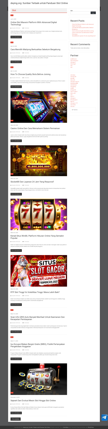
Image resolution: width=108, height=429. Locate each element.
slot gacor (73, 62)
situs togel (73, 64)
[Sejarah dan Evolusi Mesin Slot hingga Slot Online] (39, 379)
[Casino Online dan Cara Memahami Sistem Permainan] (39, 107)
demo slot (73, 93)
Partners (75, 109)
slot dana (72, 75)
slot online (73, 104)
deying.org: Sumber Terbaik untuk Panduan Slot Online (39, 3)
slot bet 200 (73, 76)
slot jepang (73, 86)
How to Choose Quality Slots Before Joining (30, 74)
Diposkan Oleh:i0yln (16, 28)
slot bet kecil (73, 85)
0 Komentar (26, 28)
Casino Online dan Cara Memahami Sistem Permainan (35, 128)
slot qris (72, 106)
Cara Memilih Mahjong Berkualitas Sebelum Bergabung (35, 49)
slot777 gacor (73, 91)
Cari (71, 10)
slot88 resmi (73, 59)
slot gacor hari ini (74, 81)
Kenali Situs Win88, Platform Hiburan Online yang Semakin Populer (37, 237)
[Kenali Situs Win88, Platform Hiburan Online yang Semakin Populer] (39, 214)
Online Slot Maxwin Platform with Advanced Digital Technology (34, 23)
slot (71, 65)
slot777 (72, 96)
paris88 (72, 78)
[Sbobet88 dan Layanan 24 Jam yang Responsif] (39, 160)
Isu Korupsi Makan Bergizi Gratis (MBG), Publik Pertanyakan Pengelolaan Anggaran (38, 345)
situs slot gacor (74, 60)
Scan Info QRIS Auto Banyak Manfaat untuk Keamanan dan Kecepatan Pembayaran (38, 318)
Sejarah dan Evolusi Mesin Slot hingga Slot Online (33, 400)
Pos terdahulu (15, 419)
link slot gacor (73, 99)
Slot (12, 15)
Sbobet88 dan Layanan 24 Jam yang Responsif (32, 182)
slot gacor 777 (74, 103)
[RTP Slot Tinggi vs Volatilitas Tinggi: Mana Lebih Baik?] (39, 270)
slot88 (72, 88)
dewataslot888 (74, 83)
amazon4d (73, 90)
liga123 (72, 101)
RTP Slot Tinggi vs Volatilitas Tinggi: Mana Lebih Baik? (35, 292)
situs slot (72, 80)
